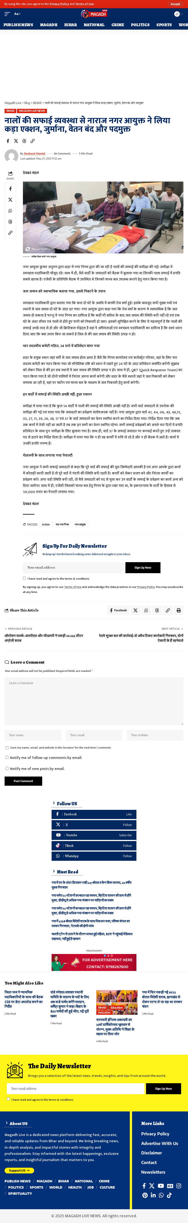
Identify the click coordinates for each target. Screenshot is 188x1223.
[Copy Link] (32, 141)
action (46, 524)
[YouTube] (161, 1186)
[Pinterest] (145, 1195)
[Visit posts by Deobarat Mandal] (11, 156)
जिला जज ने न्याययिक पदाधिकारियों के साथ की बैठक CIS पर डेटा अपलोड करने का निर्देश (24, 999)
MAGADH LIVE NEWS (32, 110)
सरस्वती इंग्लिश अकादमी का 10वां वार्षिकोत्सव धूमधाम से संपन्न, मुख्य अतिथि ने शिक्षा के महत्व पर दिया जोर (115, 1027)
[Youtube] (94, 835)
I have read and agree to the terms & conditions (58, 578)
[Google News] (170, 1186)
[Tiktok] (94, 845)
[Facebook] (94, 814)
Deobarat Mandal (34, 153)
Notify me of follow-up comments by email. (46, 758)
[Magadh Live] (94, 14)
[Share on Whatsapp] (10, 210)
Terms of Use (84, 4)
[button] (175, 4)
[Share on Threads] (24, 141)
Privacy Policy (59, 4)
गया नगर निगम (62, 524)
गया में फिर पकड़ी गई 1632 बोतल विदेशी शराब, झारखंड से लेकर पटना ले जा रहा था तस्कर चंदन (162, 999)
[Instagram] (178, 1186)
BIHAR (10, 110)
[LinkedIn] (153, 1195)
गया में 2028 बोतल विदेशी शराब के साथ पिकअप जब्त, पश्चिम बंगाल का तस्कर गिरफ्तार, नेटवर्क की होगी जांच (91, 923)
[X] (94, 825)
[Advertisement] (94, 64)
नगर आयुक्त (80, 524)
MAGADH (104, 1012)
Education (117, 1007)
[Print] (178, 610)
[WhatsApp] (94, 856)
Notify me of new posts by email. (37, 769)
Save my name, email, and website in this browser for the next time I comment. (60, 747)
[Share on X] (16, 141)
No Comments (62, 153)
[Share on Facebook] (8, 141)
